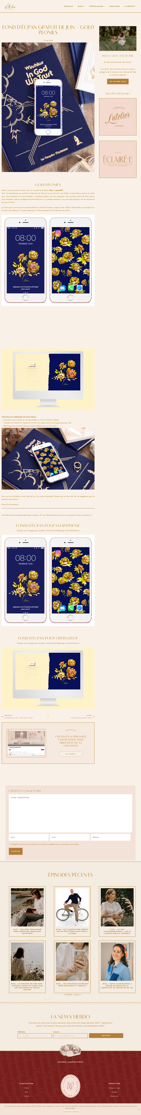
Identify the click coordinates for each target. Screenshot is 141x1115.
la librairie (35, 515)
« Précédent (68, 994)
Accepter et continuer (71, 1112)
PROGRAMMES (96, 6)
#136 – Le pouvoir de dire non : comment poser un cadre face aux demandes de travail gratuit (27, 987)
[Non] (138, 1109)
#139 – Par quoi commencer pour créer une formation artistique (27, 931)
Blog (80, 6)
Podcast (68, 6)
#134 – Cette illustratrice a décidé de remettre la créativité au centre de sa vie (117, 986)
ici (91, 515)
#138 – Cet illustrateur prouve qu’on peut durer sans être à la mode (72, 931)
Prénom (21, 1032)
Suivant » (77, 994)
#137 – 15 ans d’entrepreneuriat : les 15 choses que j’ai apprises (117, 931)
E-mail (56, 1032)
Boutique (115, 6)
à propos (129, 6)
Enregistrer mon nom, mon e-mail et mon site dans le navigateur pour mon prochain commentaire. (45, 844)
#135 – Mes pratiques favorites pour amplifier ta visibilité (72, 985)
